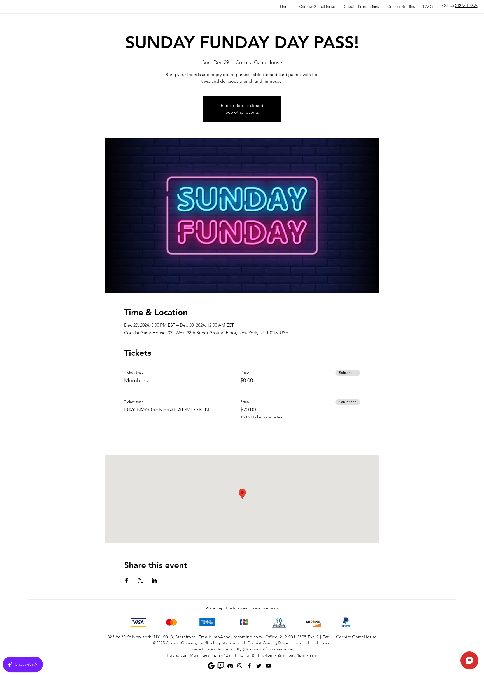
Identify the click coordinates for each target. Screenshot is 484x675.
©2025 (159, 642)
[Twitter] (258, 665)
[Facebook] (249, 665)
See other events (242, 112)
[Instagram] (239, 665)
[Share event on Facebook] (126, 580)
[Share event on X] (140, 580)
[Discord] (230, 665)
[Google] (211, 665)
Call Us (460, 5)
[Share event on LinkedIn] (154, 580)
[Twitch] (220, 665)
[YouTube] (268, 665)
